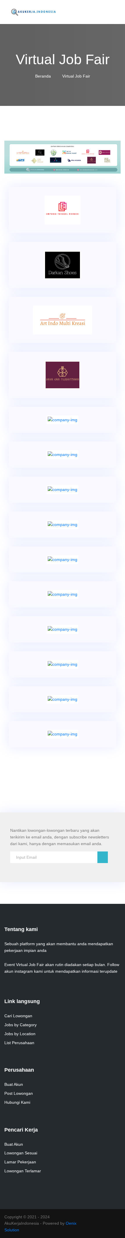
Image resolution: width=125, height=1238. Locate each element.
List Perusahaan (19, 1042)
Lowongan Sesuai (20, 1153)
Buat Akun (13, 1084)
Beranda (43, 76)
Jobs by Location (19, 1033)
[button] (13, 157)
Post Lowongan (18, 1093)
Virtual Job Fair (76, 76)
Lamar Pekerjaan (20, 1162)
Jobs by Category (20, 1024)
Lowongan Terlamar (22, 1171)
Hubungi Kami (17, 1102)
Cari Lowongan (18, 1015)
